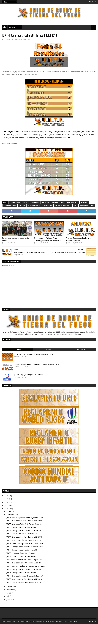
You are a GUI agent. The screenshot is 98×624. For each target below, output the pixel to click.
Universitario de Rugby (63, 205)
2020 (7, 496)
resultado (84, 202)
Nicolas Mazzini (36, 621)
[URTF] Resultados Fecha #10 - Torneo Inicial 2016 (25, 524)
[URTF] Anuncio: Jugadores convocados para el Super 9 (26, 566)
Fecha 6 (25, 202)
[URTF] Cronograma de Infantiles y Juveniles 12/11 (24, 547)
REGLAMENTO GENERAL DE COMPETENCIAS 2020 (33, 354)
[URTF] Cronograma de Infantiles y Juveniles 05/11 (24, 569)
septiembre (11, 590)
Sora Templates (56, 621)
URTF (75, 205)
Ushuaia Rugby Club (87, 205)
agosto (9, 593)
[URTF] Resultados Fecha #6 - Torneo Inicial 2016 (24, 582)
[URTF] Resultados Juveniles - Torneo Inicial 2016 (24, 521)
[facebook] (90, 2)
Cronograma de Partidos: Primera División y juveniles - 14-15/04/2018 (47, 239)
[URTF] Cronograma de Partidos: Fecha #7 (21, 573)
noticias (45, 202)
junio (9, 599)
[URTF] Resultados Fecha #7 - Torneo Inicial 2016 (24, 563)
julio (8, 596)
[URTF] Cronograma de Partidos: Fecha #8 (21, 550)
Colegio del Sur (15, 202)
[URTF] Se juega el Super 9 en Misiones (28, 375)
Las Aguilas (35, 202)
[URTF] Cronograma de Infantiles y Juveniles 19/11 (24, 530)
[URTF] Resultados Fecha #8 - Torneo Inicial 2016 (24, 540)
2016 (7, 509)
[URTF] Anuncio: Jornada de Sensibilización (21, 534)
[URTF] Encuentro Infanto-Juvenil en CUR (21, 556)
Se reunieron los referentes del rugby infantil (15, 239)
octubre (10, 586)
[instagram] (95, 2)
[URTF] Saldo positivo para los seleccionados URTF (24, 543)
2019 (7, 499)
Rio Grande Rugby (10, 205)
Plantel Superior (72, 202)
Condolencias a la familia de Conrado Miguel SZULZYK (26, 560)
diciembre (10, 511)
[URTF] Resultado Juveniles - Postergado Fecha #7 (24, 517)
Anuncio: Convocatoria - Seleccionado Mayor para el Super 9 (36, 364)
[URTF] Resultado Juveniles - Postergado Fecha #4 (24, 576)
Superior (22, 205)
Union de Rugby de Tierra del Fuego (40, 205)
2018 (7, 502)
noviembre (11, 515)
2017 (7, 505)
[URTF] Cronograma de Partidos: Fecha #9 (21, 527)
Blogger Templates (70, 621)
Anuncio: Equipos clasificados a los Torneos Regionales (78, 239)
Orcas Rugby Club (58, 202)
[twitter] (92, 2)
